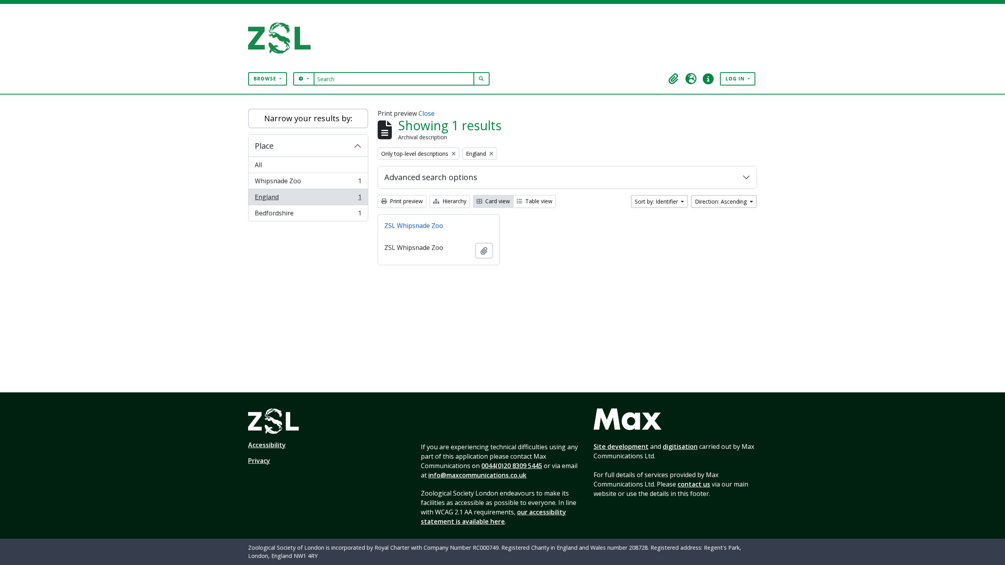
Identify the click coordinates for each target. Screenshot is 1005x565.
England (308, 199)
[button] (673, 78)
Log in (735, 78)
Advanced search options (430, 177)
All (258, 164)
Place (264, 145)
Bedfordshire (308, 215)
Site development (621, 446)
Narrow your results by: (308, 118)
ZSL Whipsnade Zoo (413, 225)
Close (426, 113)
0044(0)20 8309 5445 (511, 465)
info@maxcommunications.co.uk (477, 475)
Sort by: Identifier (657, 201)
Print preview (405, 201)
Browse (266, 78)
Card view (497, 201)
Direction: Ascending (721, 201)
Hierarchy (453, 201)
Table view (538, 201)
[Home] (282, 38)
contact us (694, 484)
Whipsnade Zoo (308, 183)
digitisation (680, 446)
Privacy (259, 460)
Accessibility (267, 445)
